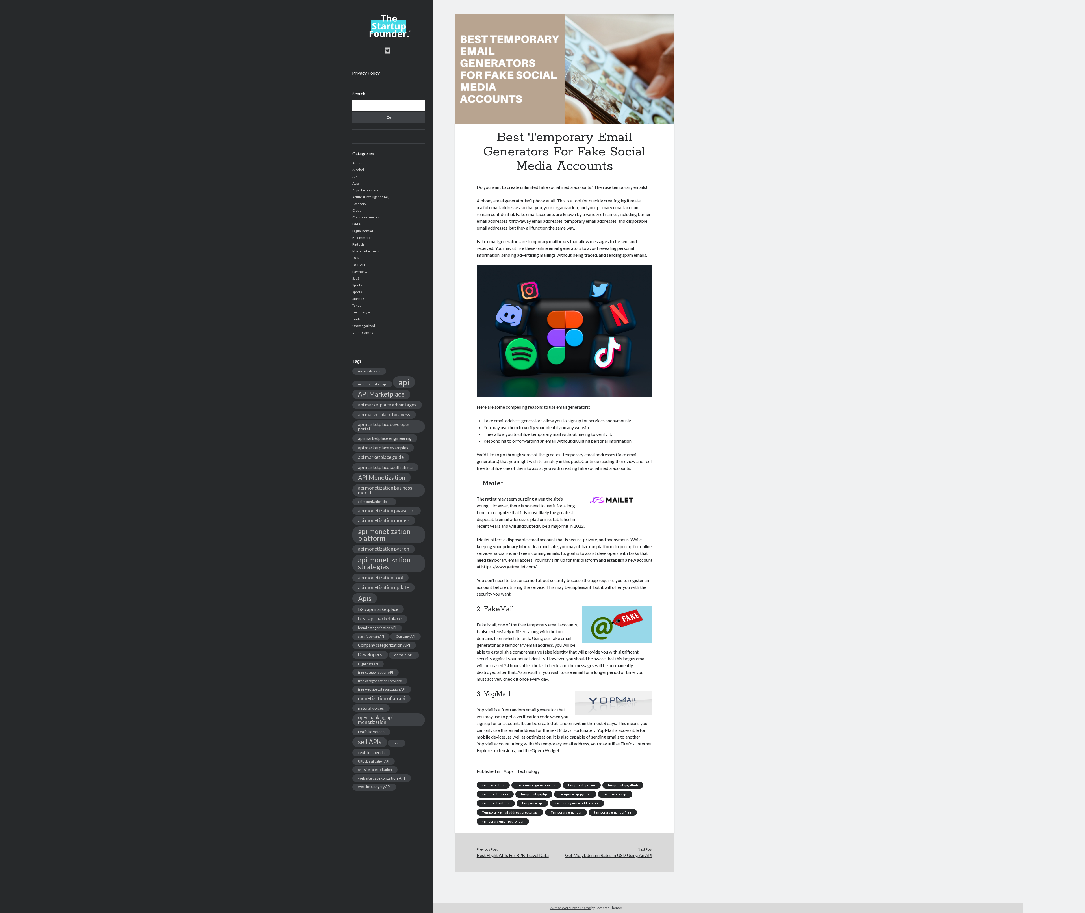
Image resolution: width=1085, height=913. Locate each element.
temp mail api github (623, 785)
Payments (360, 271)
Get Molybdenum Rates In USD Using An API (608, 855)
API (354, 176)
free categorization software (380, 681)
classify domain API (371, 636)
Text (396, 743)
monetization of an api (381, 698)
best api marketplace (380, 619)
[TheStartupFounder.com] (388, 35)
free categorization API (375, 672)
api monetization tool (380, 578)
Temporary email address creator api (510, 812)
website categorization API (381, 778)
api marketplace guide (381, 457)
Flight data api (368, 664)
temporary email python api (502, 821)
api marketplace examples (383, 447)
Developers (370, 654)
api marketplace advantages (387, 404)
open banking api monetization (375, 719)
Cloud (356, 210)
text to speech (371, 752)
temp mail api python (575, 794)
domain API (403, 655)
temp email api (493, 785)
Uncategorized (363, 326)
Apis (364, 598)
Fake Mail (486, 624)
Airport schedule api (372, 384)
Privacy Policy (366, 72)
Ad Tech (358, 163)
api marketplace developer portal (383, 426)
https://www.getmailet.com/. (509, 566)
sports (357, 292)
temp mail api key (495, 794)
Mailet (484, 539)
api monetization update (383, 587)
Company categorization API (384, 645)
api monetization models (384, 520)
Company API (405, 636)
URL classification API (373, 761)
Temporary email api (566, 812)
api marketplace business (384, 414)
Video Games (362, 332)
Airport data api (369, 371)
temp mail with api (495, 803)
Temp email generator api (536, 785)
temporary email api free (612, 812)
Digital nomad (362, 231)
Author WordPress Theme (570, 908)
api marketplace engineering (385, 438)
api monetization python (383, 549)
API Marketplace (381, 394)
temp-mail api (532, 803)
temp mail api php (534, 794)
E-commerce (362, 237)
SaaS (355, 278)
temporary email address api (576, 803)
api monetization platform (384, 534)
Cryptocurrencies (365, 217)
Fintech (358, 244)
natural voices (371, 708)
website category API (374, 787)
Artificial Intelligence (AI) (370, 197)
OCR (355, 258)
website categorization (375, 769)
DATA (356, 224)
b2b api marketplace (378, 609)
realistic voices (371, 731)
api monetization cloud (374, 501)
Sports (357, 285)
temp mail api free (581, 785)
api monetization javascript (386, 511)
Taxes (356, 305)
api (403, 382)
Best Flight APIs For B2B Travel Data (513, 855)
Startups (358, 299)
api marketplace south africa (385, 467)
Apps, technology (365, 190)
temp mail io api (615, 794)
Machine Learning (365, 251)
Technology (361, 312)
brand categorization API (377, 628)
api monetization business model (385, 490)
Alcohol (358, 170)
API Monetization (381, 477)
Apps (356, 183)
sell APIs (369, 742)
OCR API (358, 265)
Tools (356, 319)
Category (359, 204)
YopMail (485, 709)
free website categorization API (381, 689)
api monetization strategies (384, 563)
